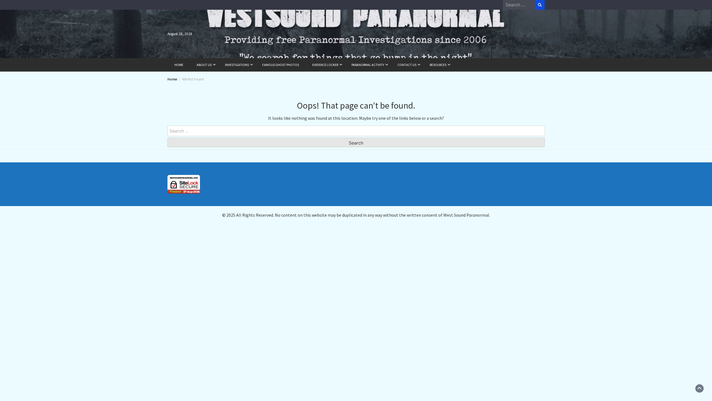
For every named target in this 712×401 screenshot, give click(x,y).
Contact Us (406, 65)
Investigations (237, 65)
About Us (204, 65)
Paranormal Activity (368, 65)
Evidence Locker (325, 65)
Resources (438, 65)
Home (178, 65)
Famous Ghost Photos (280, 65)
